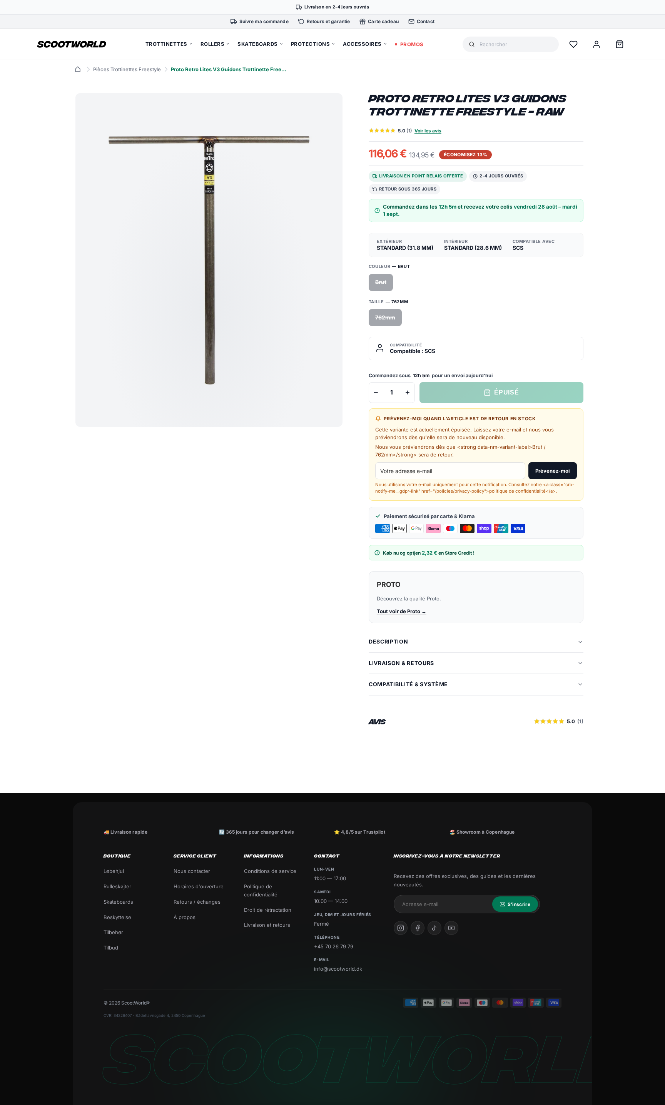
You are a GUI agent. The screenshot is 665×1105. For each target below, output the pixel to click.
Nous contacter (192, 871)
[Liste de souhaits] (573, 44)
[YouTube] (451, 928)
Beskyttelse (117, 917)
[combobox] (516, 44)
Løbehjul (114, 871)
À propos (184, 917)
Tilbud (111, 948)
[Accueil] (77, 69)
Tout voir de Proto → (401, 611)
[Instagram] (401, 928)
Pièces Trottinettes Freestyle (127, 69)
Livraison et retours (267, 925)
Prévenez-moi (552, 471)
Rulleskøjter (117, 886)
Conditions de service (270, 871)
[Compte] (596, 44)
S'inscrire (519, 904)
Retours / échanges (197, 902)
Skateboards (118, 902)
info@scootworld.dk (338, 969)
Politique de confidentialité (260, 890)
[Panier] (619, 44)
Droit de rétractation (267, 910)
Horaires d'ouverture (199, 886)
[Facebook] (417, 928)
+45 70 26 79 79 (333, 946)
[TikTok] (434, 928)
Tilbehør (113, 932)
